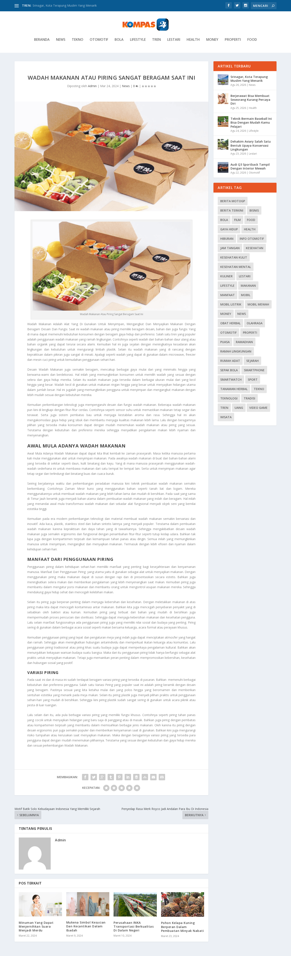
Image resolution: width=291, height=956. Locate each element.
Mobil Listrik (230, 304)
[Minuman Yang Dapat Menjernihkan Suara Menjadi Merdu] (40, 904)
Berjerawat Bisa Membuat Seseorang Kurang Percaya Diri (250, 99)
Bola (119, 40)
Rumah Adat (230, 361)
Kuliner (226, 276)
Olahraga (254, 323)
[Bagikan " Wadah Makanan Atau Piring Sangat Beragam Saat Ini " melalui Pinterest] (119, 777)
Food (252, 40)
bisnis (254, 210)
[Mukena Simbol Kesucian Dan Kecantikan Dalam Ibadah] (87, 904)
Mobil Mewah (258, 304)
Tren (156, 40)
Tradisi (249, 398)
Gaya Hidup (229, 229)
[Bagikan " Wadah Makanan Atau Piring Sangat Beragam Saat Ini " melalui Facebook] (85, 777)
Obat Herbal (230, 323)
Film (237, 220)
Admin (92, 86)
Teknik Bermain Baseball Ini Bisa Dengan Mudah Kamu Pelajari (251, 122)
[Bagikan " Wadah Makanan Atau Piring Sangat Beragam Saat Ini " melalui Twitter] (93, 777)
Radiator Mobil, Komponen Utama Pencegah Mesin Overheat (75, 5)
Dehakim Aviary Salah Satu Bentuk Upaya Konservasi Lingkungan (250, 145)
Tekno (77, 40)
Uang (239, 408)
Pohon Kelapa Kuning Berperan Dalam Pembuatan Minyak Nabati (182, 927)
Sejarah (252, 361)
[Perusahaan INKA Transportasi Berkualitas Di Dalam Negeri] (135, 904)
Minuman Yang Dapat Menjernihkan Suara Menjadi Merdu (36, 926)
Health (193, 40)
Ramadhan (244, 342)
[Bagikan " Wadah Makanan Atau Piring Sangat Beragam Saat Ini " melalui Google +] (102, 777)
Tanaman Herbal (234, 389)
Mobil (245, 295)
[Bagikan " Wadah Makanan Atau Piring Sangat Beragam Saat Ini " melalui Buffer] (136, 777)
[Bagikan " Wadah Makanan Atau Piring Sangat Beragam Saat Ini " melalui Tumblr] (111, 777)
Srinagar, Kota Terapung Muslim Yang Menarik (249, 79)
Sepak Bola (229, 370)
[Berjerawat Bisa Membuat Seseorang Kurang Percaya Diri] (223, 98)
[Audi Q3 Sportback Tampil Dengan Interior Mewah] (223, 167)
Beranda (42, 40)
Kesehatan (254, 248)
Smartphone (254, 370)
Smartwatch (231, 379)
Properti (233, 40)
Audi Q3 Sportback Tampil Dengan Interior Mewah (250, 166)
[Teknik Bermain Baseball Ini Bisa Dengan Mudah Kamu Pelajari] (223, 121)
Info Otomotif (252, 239)
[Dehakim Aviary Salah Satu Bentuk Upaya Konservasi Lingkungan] (223, 144)
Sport (253, 379)
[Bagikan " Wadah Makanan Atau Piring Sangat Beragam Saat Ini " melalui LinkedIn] (128, 777)
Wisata (226, 417)
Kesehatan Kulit (233, 257)
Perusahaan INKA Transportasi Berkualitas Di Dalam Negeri (134, 926)
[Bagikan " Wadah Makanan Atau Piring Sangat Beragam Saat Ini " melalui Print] (162, 777)
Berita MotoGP (232, 201)
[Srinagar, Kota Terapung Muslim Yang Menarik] (223, 79)
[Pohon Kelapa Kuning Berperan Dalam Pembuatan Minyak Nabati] (182, 904)
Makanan (248, 286)
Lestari (173, 40)
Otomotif (99, 40)
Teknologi (229, 398)
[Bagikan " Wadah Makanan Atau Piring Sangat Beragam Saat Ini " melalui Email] (153, 777)
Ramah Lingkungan (235, 351)
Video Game (258, 408)
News (60, 40)
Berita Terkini (231, 210)
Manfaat (227, 295)
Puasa (225, 342)
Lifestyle (138, 40)
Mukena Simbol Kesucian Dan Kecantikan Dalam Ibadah (86, 926)
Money (212, 40)
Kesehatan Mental (235, 267)
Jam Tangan (230, 248)
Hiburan (226, 239)
